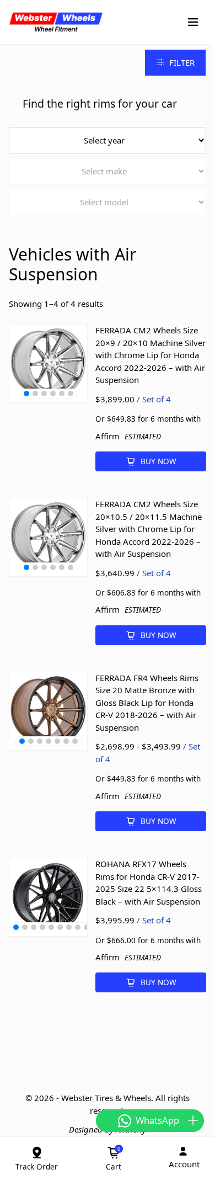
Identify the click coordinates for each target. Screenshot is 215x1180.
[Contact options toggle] (193, 1120)
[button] (26, 393)
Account (184, 1164)
